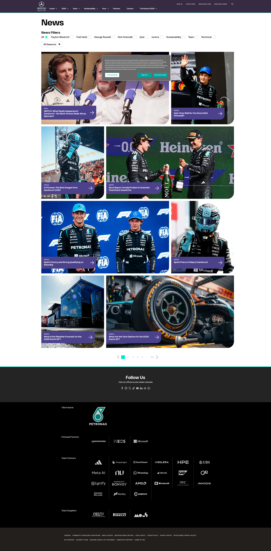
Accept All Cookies (160, 75)
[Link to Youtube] (137, 388)
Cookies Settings (112, 75)
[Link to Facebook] (122, 388)
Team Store (190, 4)
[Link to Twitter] (130, 388)
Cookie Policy (152, 535)
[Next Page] (157, 357)
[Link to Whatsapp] (149, 388)
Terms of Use (139, 540)
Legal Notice (140, 535)
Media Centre (107, 535)
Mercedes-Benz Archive (124, 535)
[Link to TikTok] (133, 388)
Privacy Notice (166, 535)
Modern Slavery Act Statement (102, 540)
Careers (130, 9)
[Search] (232, 4)
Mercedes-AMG (205, 4)
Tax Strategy (69, 540)
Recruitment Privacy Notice (185, 535)
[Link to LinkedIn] (141, 388)
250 (152, 357)
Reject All (145, 75)
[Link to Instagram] (126, 388)
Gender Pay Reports (125, 540)
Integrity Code (82, 540)
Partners (116, 9)
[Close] (167, 57)
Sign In (180, 4)
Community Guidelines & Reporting (86, 535)
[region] (136, 68)
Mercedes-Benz (220, 4)
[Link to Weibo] (145, 388)
